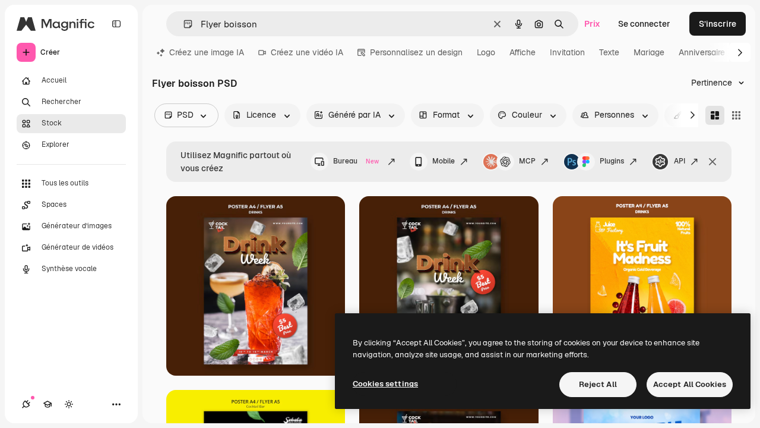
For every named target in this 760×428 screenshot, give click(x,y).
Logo (486, 52)
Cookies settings (385, 384)
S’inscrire (717, 23)
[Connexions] (26, 404)
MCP (527, 161)
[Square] (736, 115)
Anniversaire (702, 52)
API (679, 161)
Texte (609, 52)
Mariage (649, 52)
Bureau (356, 161)
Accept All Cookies (689, 384)
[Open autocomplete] (183, 24)
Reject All (598, 384)
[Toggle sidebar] (116, 23)
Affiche (522, 52)
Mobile (443, 161)
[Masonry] (714, 115)
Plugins (612, 161)
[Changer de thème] (68, 404)
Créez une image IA (206, 52)
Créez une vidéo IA (307, 52)
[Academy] (47, 404)
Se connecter (644, 23)
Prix (592, 23)
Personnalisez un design (416, 52)
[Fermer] (712, 161)
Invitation (567, 52)
